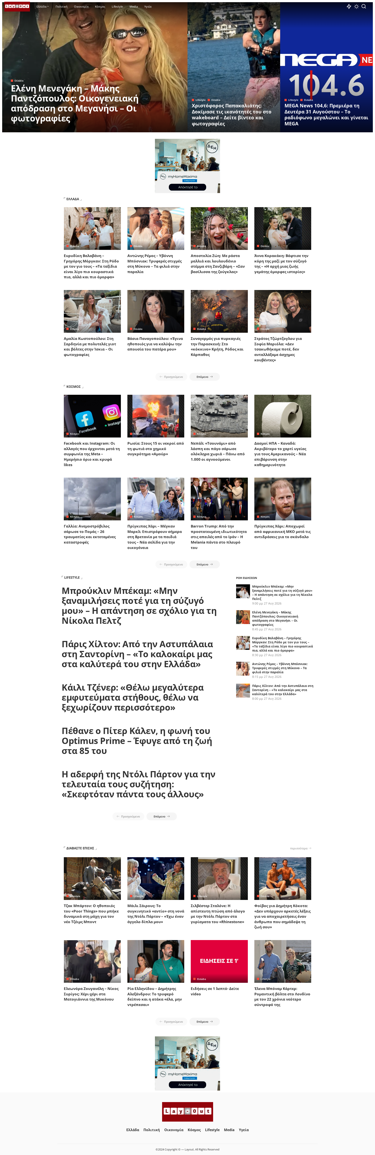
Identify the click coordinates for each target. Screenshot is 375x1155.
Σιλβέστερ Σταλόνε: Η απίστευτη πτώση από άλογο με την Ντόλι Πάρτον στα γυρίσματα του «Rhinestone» (218, 913)
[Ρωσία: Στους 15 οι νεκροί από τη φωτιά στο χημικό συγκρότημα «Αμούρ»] (155, 416)
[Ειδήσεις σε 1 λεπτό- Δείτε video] (219, 961)
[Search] (363, 6)
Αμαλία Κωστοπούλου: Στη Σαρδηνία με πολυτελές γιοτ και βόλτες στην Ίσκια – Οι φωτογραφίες (90, 346)
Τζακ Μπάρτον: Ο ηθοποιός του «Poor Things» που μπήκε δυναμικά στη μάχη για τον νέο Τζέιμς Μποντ (91, 913)
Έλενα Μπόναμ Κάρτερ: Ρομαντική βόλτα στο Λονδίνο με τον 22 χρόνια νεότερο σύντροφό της (282, 996)
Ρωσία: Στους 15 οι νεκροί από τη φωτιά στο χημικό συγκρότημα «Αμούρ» (155, 448)
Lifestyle (201, 100)
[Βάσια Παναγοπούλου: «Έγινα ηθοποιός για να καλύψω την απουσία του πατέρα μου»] (155, 311)
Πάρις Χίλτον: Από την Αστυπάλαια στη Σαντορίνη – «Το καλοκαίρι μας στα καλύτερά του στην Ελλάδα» (137, 654)
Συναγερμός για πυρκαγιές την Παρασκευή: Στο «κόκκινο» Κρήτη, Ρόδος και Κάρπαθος (217, 346)
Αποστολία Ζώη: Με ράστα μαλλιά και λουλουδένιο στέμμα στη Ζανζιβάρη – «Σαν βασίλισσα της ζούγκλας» (218, 263)
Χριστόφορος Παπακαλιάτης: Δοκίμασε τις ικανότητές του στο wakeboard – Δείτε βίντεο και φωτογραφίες (231, 114)
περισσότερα (299, 848)
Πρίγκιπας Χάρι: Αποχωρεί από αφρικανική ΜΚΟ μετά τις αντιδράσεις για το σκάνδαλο (282, 531)
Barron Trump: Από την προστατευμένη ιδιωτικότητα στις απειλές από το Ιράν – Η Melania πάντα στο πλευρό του (219, 537)
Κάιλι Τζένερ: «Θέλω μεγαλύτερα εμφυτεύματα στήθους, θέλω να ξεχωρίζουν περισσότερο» (133, 697)
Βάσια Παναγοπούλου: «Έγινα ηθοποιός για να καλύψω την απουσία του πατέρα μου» (155, 344)
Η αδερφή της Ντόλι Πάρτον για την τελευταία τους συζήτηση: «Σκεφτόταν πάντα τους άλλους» (138, 784)
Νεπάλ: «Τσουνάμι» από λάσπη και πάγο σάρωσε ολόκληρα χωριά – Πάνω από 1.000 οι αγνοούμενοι (218, 451)
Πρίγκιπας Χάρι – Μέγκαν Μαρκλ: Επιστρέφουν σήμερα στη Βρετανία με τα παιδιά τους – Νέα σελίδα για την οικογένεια (154, 537)
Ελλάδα (19, 80)
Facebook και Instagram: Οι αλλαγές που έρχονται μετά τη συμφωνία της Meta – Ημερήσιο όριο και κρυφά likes (92, 454)
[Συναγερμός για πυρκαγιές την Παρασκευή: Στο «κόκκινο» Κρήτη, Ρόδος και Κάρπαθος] (219, 311)
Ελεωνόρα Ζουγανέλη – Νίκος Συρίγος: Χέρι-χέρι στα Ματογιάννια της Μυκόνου (91, 994)
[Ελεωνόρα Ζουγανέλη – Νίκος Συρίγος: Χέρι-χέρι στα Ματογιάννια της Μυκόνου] (92, 961)
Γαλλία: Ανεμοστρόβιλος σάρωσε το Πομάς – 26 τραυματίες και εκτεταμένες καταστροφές (90, 534)
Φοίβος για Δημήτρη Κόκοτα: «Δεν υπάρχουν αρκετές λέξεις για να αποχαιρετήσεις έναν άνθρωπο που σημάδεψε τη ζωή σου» (282, 916)
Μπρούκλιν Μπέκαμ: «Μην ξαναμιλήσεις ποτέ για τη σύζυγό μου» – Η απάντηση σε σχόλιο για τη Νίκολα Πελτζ (139, 605)
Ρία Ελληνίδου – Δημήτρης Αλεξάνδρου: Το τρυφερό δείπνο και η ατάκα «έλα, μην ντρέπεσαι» (154, 996)
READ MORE (167, 128)
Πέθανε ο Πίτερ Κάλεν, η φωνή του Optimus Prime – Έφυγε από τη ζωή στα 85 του (137, 741)
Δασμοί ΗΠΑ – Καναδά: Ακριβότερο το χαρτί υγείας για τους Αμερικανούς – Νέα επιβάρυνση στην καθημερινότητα (280, 454)
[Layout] (17, 6)
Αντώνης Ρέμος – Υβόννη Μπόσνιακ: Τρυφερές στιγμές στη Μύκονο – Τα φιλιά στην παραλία (154, 263)
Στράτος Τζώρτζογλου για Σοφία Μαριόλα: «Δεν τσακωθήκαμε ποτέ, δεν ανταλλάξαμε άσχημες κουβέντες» (278, 349)
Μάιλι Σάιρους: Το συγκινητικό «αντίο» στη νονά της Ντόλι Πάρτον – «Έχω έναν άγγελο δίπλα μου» (155, 913)
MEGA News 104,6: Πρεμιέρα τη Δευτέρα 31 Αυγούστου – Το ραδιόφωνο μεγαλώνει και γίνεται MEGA (326, 114)
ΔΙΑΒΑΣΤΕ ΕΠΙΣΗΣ (80, 848)
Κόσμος (74, 434)
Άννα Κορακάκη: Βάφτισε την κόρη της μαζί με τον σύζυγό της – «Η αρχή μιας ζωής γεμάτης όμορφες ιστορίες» (281, 263)
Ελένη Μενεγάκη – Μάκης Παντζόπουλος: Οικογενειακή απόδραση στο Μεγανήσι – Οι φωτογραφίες (74, 103)
